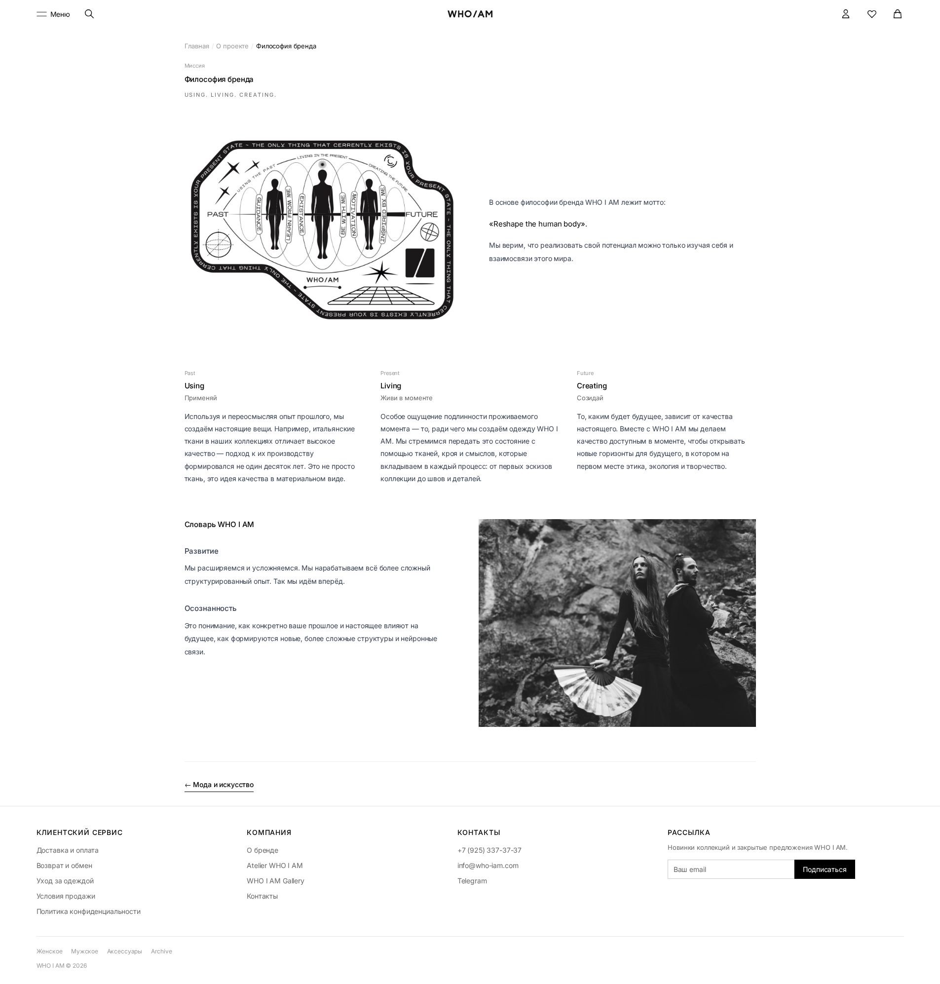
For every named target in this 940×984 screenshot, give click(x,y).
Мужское (84, 951)
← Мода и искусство (219, 784)
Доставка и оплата (68, 850)
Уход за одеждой (65, 880)
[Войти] (846, 14)
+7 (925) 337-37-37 (489, 850)
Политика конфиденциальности (89, 911)
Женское (50, 951)
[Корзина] (897, 14)
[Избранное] (872, 14)
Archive (161, 951)
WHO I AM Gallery (275, 880)
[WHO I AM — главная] (470, 13)
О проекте (232, 46)
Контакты (262, 896)
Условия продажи (66, 896)
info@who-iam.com (488, 865)
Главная (197, 46)
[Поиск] (89, 14)
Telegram (472, 880)
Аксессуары (125, 951)
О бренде (262, 850)
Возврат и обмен (64, 865)
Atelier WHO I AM (275, 865)
